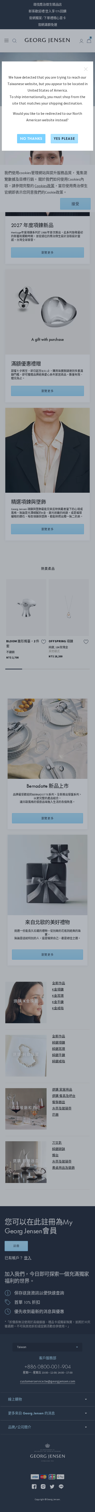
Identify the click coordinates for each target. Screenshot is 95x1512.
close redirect (85, 69)
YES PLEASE (64, 138)
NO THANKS (31, 138)
